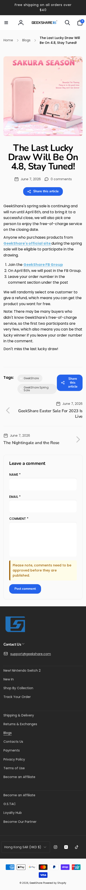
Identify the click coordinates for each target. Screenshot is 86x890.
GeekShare (36, 883)
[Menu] (6, 23)
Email (15, 496)
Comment (18, 518)
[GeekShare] (14, 631)
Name (15, 474)
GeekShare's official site (27, 243)
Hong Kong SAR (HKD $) (22, 847)
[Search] (67, 23)
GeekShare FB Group (43, 264)
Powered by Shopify (54, 883)
